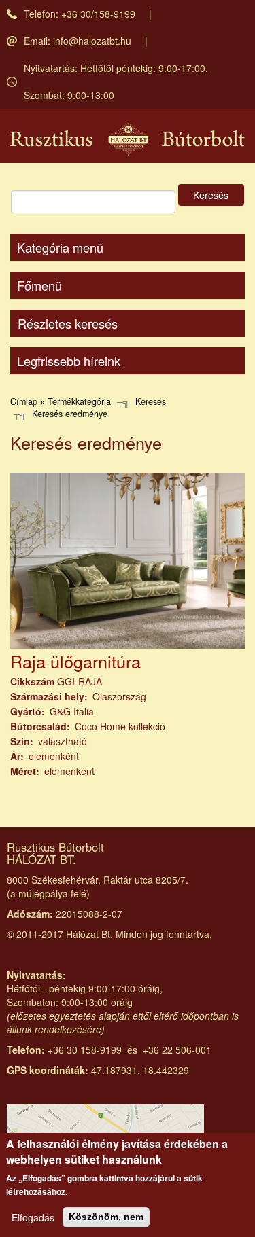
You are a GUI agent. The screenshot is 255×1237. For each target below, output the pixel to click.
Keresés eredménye (69, 414)
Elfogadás (33, 1217)
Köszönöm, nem (106, 1216)
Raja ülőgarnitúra (75, 661)
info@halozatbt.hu (92, 41)
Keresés (210, 195)
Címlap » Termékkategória (60, 401)
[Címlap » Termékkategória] (127, 139)
